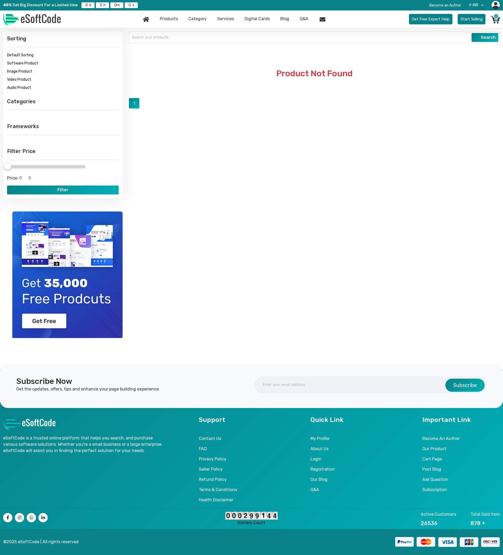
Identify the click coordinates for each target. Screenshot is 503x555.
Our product (434, 448)
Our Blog (318, 479)
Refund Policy (213, 479)
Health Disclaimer (216, 499)
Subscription (434, 489)
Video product (19, 79)
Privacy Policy (212, 458)
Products (169, 18)
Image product (19, 71)
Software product (22, 63)
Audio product (19, 87)
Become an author (441, 438)
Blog (284, 18)
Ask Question (435, 479)
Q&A (304, 18)
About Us (319, 448)
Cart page (432, 458)
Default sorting (20, 55)
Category (197, 18)
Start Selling (472, 19)
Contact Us (210, 438)
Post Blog (431, 469)
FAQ (203, 448)
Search (488, 37)
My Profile (319, 438)
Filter (62, 189)
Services (225, 18)
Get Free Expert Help (431, 19)
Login (315, 458)
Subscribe (465, 385)
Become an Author (445, 5)
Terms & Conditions (218, 489)
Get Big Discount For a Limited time (40, 5)
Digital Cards (257, 18)
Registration (322, 469)
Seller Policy (211, 469)
